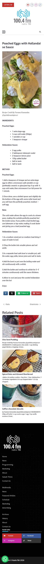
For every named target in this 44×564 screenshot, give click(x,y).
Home (4, 456)
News (4, 461)
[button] (5, 559)
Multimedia (6, 487)
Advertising (6, 508)
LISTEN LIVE (8, 5)
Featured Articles (8, 496)
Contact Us (6, 481)
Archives (5, 514)
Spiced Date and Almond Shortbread (17, 374)
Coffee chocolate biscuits (12, 409)
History (5, 518)
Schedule (5, 500)
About (4, 473)
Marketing (6, 469)
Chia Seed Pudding (10, 339)
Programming (7, 465)
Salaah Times (7, 477)
